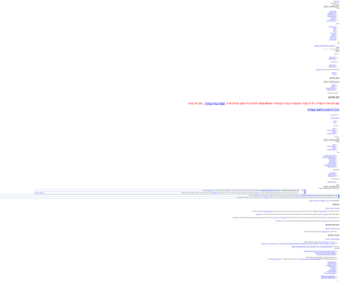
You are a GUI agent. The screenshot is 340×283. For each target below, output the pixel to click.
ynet (316, 231)
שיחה (37, 193)
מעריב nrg (272, 243)
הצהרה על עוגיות (331, 271)
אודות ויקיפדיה (332, 263)
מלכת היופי (323, 211)
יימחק (256, 193)
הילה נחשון (284, 217)
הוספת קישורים (335, 118)
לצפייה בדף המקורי (215, 103)
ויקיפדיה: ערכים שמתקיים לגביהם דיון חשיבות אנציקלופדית (320, 251)
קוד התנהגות (332, 267)
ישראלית (311, 200)
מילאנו (326, 214)
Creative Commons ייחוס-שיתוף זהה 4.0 (310, 259)
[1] (233, 217)
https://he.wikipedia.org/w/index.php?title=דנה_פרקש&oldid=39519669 (312, 246)
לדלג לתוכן (336, 1)
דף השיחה (210, 190)
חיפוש (337, 51)
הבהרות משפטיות (331, 265)
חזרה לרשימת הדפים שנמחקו (323, 109)
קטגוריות (337, 248)
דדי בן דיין (273, 217)
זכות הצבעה (215, 193)
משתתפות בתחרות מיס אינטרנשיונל (326, 254)
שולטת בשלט (325, 231)
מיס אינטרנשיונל (268, 211)
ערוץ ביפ (258, 214)
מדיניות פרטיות (332, 262)
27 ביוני (326, 200)
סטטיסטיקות (332, 270)
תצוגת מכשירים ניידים (330, 273)
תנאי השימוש (275, 259)
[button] (338, 3)
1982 (322, 200)
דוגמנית (316, 200)
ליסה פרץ (332, 243)
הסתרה (326, 6)
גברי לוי (324, 221)
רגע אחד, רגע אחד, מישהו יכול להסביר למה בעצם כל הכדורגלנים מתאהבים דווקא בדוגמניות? (304, 243)
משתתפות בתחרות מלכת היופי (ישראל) (325, 253)
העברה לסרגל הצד (334, 6)
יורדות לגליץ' (325, 242)
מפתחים (333, 268)
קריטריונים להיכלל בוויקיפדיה (268, 190)
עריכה (40, 193)
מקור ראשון (264, 243)
